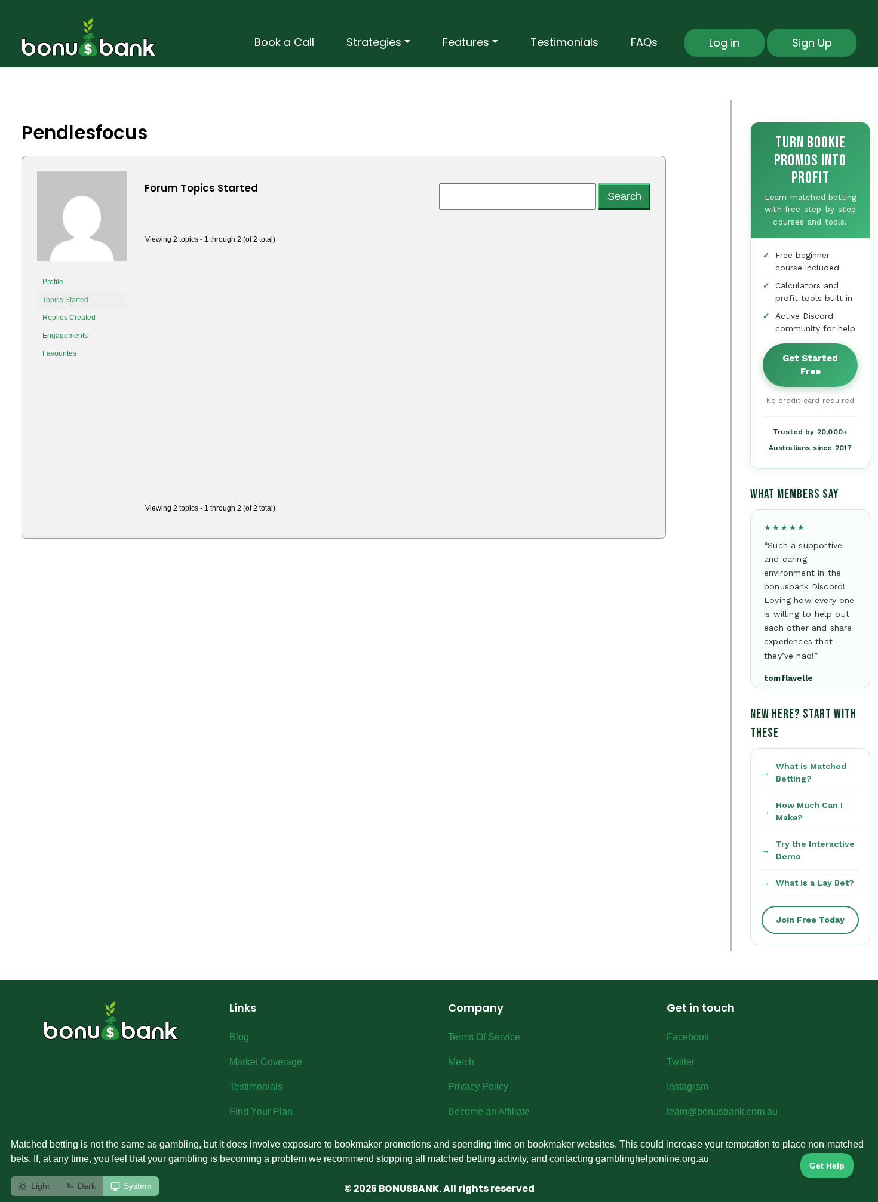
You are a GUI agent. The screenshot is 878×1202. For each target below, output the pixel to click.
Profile (52, 282)
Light (40, 1186)
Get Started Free (810, 365)
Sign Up (812, 42)
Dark (87, 1186)
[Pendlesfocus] (82, 221)
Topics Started (65, 300)
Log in (724, 42)
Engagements (65, 335)
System (138, 1186)
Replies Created (69, 317)
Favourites (59, 353)
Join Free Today (810, 919)
